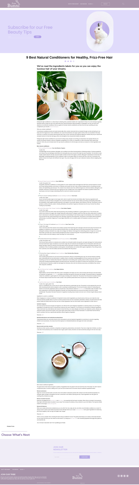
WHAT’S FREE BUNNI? (73, 3)
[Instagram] (118, 476)
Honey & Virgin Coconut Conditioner (47, 181)
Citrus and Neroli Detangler (45, 148)
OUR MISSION (83, 3)
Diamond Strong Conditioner (63, 238)
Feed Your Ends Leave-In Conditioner (47, 282)
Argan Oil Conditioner (60, 224)
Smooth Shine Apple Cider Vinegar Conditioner (50, 208)
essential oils (81, 288)
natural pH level (79, 409)
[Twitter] (127, 476)
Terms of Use (82, 483)
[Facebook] (121, 476)
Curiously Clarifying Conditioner (64, 195)
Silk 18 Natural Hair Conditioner (46, 269)
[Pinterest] (124, 476)
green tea (55, 274)
